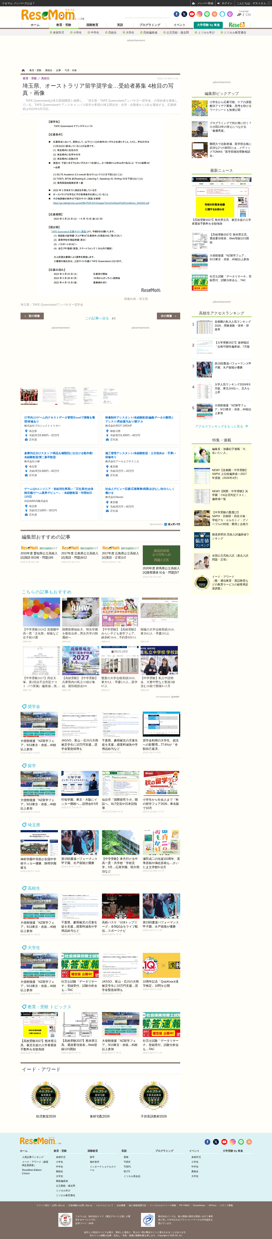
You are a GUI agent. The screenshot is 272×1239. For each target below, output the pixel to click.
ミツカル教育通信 (235, 32)
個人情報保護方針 (137, 1205)
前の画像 (34, 315)
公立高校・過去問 (177, 32)
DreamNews (199, 1205)
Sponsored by (156, 524)
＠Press (212, 1205)
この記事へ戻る (100, 318)
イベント (180, 25)
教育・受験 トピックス (50, 1006)
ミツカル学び (206, 32)
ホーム (35, 25)
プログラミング (149, 25)
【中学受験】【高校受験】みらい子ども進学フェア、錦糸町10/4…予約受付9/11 (119, 633)
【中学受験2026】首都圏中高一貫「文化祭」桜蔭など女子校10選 (41, 633)
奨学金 (34, 706)
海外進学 (94, 1161)
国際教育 (92, 25)
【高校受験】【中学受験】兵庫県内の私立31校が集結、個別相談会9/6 (80, 682)
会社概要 (121, 1205)
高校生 (112, 32)
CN (248, 15)
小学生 (77, 32)
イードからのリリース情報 (163, 1205)
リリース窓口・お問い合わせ (50, 1205)
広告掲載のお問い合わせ (80, 1205)
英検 (126, 1157)
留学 (32, 765)
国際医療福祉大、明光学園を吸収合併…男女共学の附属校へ (80, 633)
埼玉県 (34, 825)
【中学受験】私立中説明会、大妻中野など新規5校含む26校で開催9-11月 (158, 682)
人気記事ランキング (33, 1157)
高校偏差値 (150, 32)
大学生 (130, 32)
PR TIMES (184, 1205)
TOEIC (127, 1161)
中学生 (95, 32)
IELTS (127, 1171)
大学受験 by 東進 (208, 25)
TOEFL (127, 1166)
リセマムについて (104, 1205)
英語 (120, 25)
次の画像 (166, 315)
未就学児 (58, 32)
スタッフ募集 (226, 1205)
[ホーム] (23, 70)
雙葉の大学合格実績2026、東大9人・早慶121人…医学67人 (119, 682)
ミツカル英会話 (132, 1176)
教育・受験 (63, 25)
